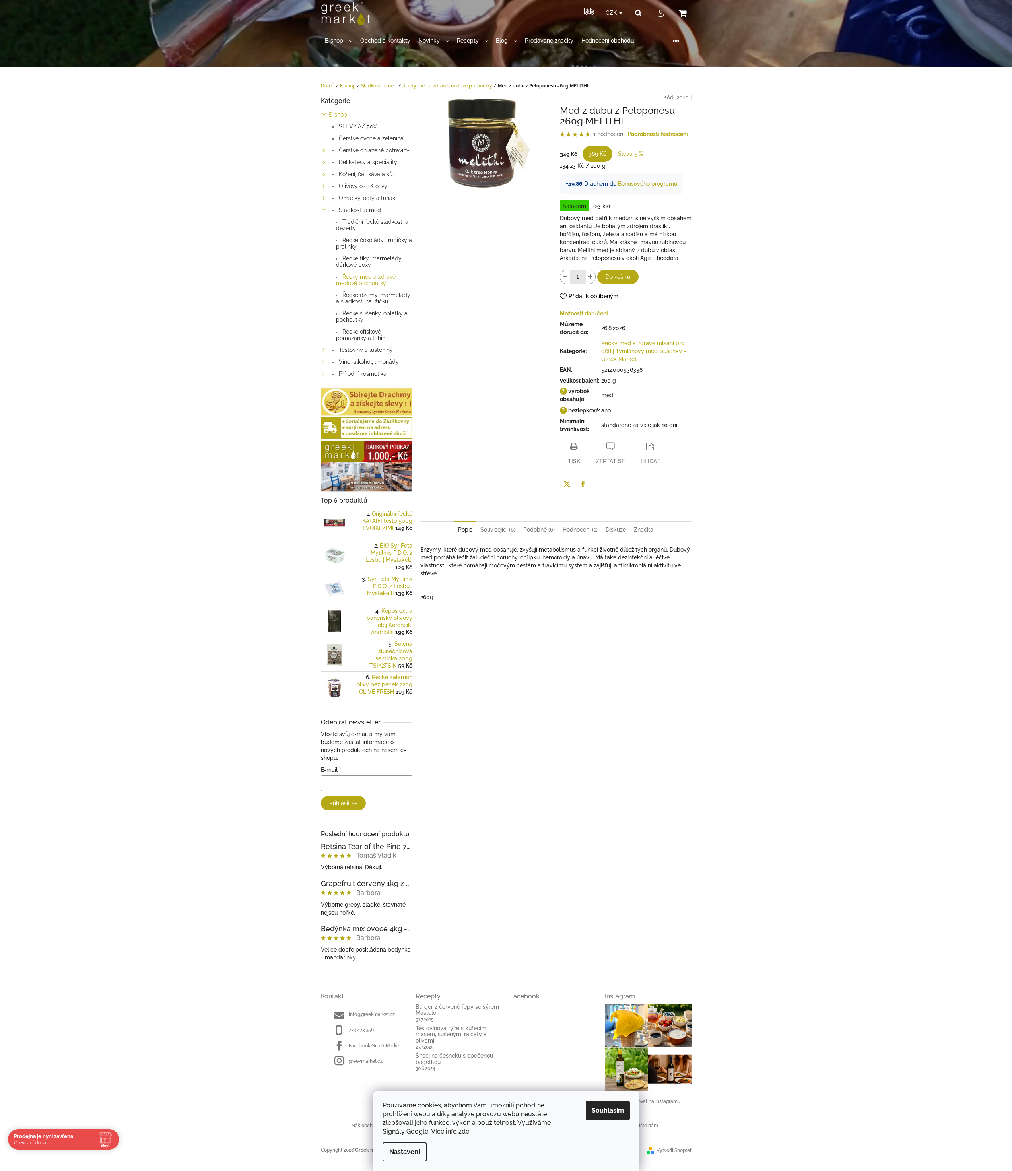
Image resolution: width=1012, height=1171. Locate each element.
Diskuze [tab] (616, 529)
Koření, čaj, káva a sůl (365, 174)
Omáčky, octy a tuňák (366, 198)
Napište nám (644, 1125)
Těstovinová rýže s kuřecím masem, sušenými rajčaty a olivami (451, 1034)
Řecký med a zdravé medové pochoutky (366, 280)
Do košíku (618, 277)
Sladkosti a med (359, 210)
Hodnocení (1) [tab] (580, 529)
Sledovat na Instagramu (654, 1101)
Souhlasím (608, 1110)
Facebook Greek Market (375, 1046)
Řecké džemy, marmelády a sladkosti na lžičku (373, 298)
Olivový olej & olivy (362, 186)
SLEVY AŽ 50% (357, 126)
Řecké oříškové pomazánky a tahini (361, 334)
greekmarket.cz (366, 1061)
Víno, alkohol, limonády (368, 362)
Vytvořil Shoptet (674, 1150)
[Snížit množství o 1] (565, 277)
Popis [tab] (465, 529)
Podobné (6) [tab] (539, 529)
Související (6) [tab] (497, 529)
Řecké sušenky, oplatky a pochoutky (372, 316)
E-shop (337, 114)
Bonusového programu (647, 184)
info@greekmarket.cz (372, 1014)
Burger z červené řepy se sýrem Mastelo (457, 1010)
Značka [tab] (643, 529)
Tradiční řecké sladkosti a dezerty (372, 225)
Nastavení (404, 1151)
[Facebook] (583, 484)
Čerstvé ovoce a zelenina (370, 138)
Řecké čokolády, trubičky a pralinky (374, 243)
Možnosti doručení (584, 313)
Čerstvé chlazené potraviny (373, 150)
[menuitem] (338, 40)
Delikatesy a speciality (367, 162)
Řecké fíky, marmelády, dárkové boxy (369, 261)
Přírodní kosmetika (362, 374)
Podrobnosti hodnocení (657, 134)
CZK (612, 13)
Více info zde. (450, 1131)
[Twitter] (567, 484)
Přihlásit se (343, 803)
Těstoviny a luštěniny (365, 350)
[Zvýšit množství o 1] (590, 277)
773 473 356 (361, 1030)
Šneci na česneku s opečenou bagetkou (454, 1059)
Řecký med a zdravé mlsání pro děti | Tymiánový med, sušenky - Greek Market (643, 351)
